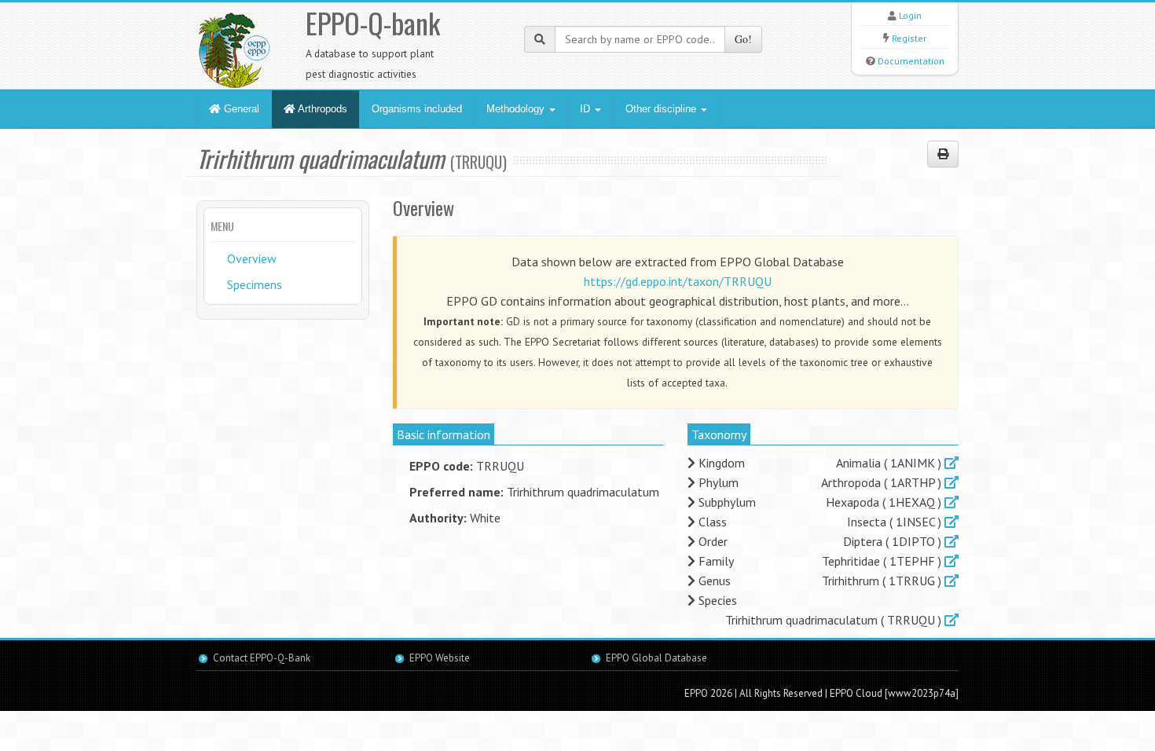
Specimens (254, 284)
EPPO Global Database (656, 658)
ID (586, 109)
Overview (252, 258)
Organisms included (417, 109)
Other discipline (662, 109)
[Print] (943, 154)
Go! (743, 38)
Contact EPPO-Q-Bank (261, 658)
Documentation (911, 61)
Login (910, 15)
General (240, 109)
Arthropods (321, 109)
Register (909, 38)
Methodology (517, 109)
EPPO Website (439, 658)
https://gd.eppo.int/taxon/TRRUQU (678, 281)
